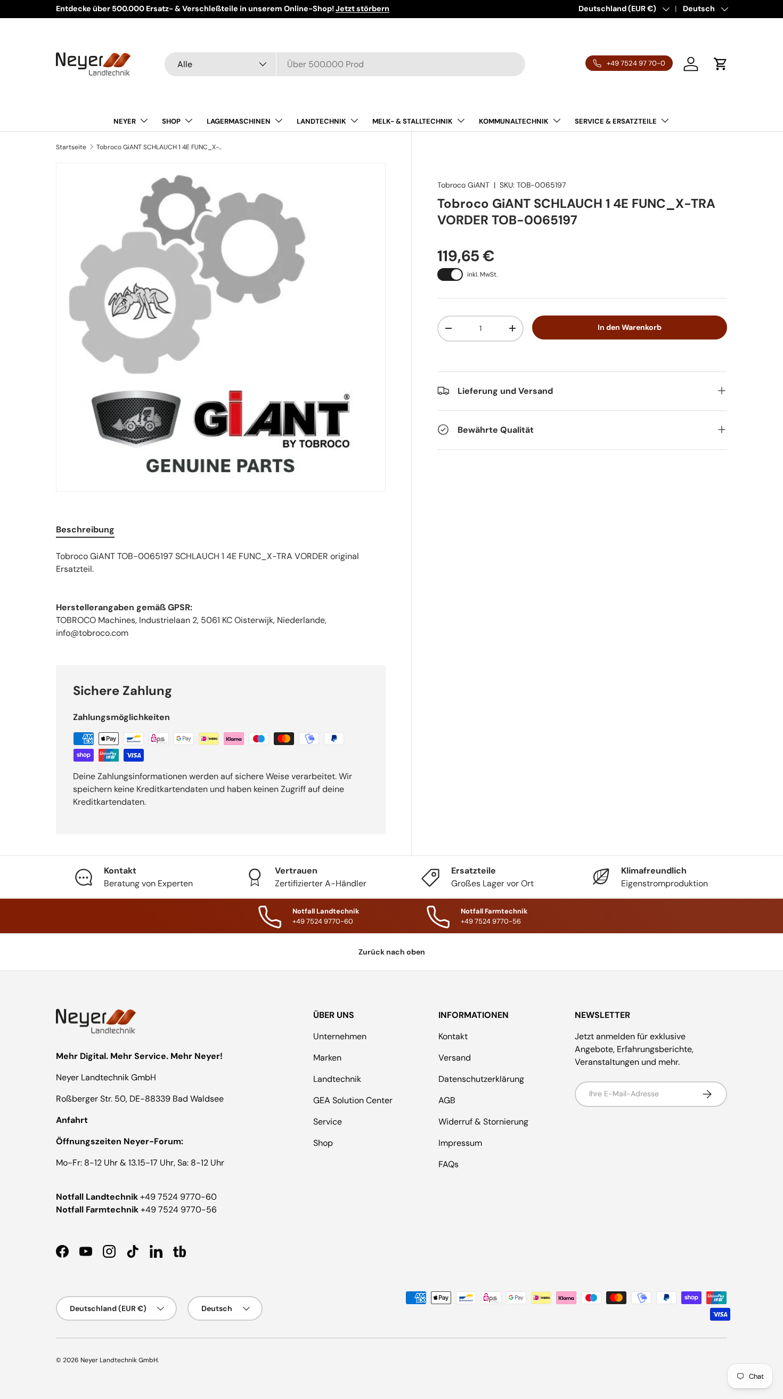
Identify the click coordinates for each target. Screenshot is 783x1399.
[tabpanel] (221, 563)
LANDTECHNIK (321, 121)
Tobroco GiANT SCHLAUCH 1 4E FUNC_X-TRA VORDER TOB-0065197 (160, 147)
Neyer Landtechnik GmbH (119, 1360)
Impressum (460, 1143)
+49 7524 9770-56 (179, 1209)
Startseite (71, 147)
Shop (323, 1143)
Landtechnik (337, 1079)
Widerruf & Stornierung (483, 1121)
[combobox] (345, 64)
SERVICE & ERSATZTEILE (616, 121)
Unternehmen (339, 1036)
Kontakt (453, 1036)
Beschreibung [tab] (85, 529)
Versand (454, 1057)
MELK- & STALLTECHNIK (412, 121)
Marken (327, 1057)
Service (327, 1121)
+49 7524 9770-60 (178, 1196)
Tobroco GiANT (463, 185)
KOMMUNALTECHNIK (514, 121)
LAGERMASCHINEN (239, 121)
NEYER (124, 121)
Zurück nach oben (391, 952)
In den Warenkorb (630, 327)
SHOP (171, 121)
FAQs (448, 1164)
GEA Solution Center (353, 1100)
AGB (446, 1100)
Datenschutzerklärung (481, 1079)
